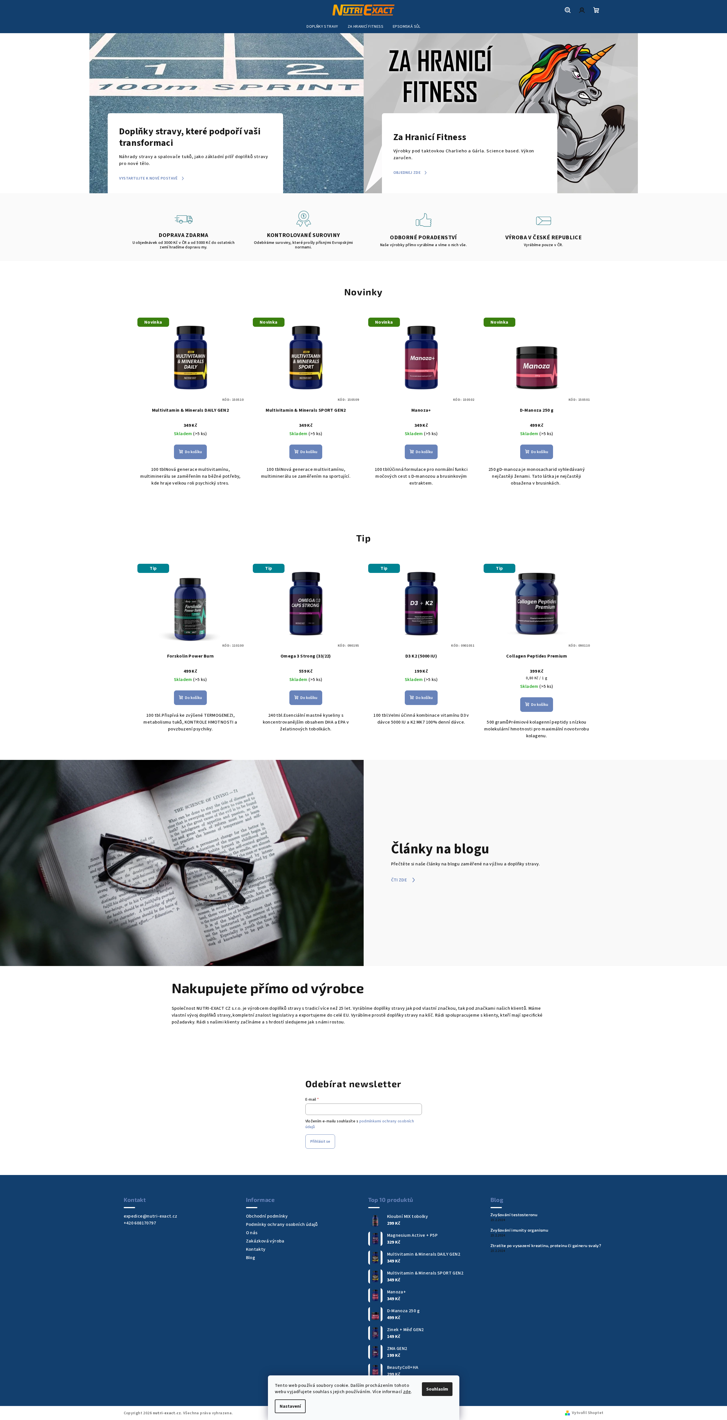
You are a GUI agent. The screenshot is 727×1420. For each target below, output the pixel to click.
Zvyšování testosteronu (514, 1215)
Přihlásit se (320, 1141)
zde (407, 1392)
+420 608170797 (140, 1223)
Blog (250, 1257)
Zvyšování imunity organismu (519, 1230)
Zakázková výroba (265, 1241)
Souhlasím (437, 1389)
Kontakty (256, 1249)
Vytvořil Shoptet (587, 1413)
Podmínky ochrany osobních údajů (282, 1224)
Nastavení (290, 1406)
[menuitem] (322, 26)
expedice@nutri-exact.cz (150, 1216)
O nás (252, 1233)
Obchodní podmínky (267, 1216)
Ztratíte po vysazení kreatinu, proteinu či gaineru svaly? (545, 1246)
